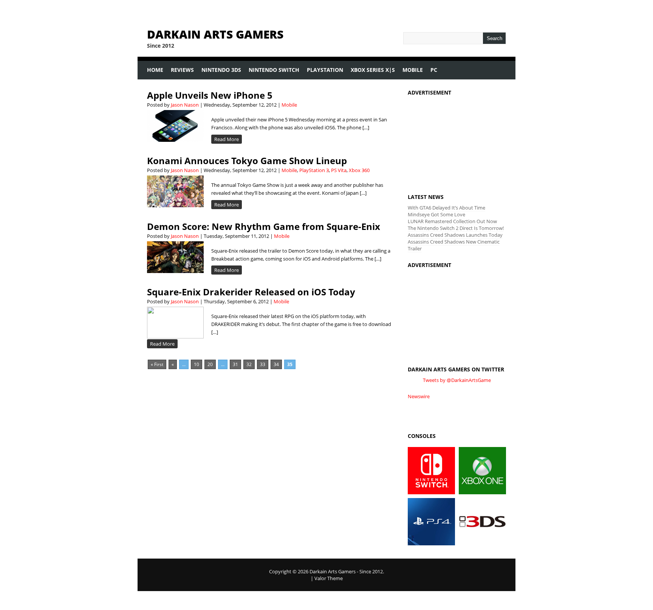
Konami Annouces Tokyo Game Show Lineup (247, 160)
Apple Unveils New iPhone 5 (209, 95)
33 (262, 364)
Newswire (419, 396)
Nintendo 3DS (219, 72)
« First (157, 364)
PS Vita (339, 170)
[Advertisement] (457, 137)
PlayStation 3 (314, 170)
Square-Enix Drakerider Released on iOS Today (251, 292)
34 (276, 364)
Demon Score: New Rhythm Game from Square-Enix (263, 226)
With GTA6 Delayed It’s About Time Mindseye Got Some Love (446, 211)
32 (249, 364)
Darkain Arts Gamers (215, 34)
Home (153, 72)
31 (235, 364)
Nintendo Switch (272, 72)
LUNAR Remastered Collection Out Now (452, 221)
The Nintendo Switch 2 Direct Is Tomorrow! (456, 228)
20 (210, 364)
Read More (226, 139)
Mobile (411, 72)
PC (433, 69)
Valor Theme (328, 578)
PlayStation (323, 72)
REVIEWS (180, 72)
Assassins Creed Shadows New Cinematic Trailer (454, 245)
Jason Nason (185, 104)
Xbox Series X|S (371, 72)
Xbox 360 (359, 170)
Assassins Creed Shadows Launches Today (455, 234)
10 (196, 364)
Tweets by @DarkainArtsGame (457, 380)
